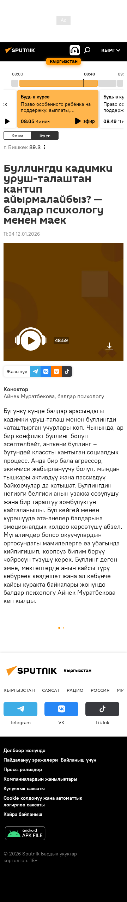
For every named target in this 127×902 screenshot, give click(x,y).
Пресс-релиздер (23, 769)
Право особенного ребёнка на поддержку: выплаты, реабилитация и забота (56, 110)
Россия (100, 690)
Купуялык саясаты (24, 788)
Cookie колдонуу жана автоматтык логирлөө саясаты (43, 801)
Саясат (51, 690)
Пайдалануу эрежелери (31, 760)
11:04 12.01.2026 (22, 234)
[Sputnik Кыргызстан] (21, 53)
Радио (75, 690)
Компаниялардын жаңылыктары (40, 779)
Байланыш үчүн (78, 760)
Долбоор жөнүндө (25, 750)
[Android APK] (25, 834)
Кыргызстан (19, 690)
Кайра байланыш (23, 814)
